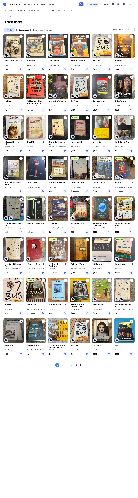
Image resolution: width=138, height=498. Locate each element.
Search (12, 17)
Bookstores (55, 10)
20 (77, 365)
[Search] (81, 4)
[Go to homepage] (11, 4)
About (106, 4)
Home (5, 17)
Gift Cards (68, 10)
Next (81, 365)
